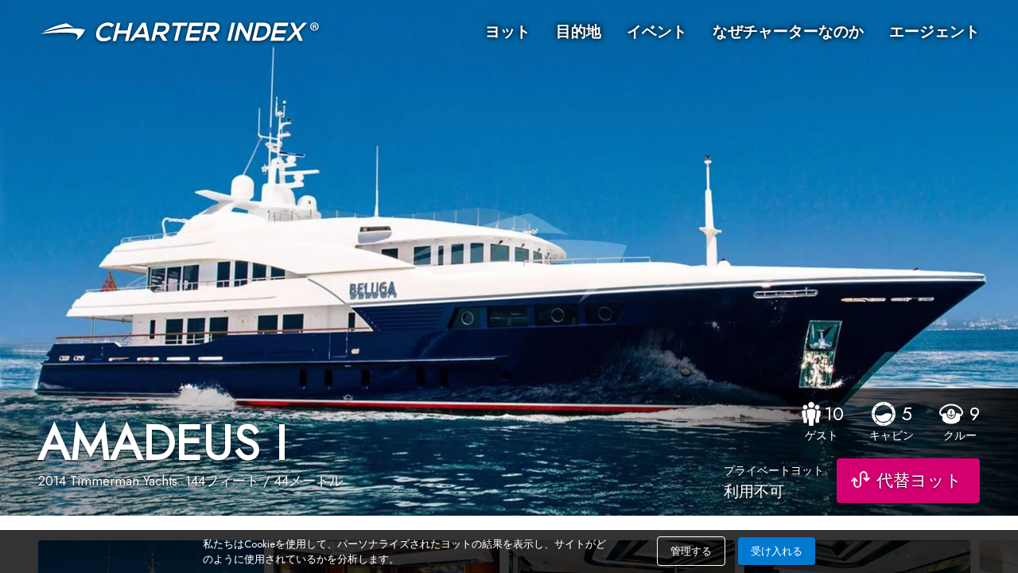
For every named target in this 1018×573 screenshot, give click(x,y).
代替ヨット (919, 481)
